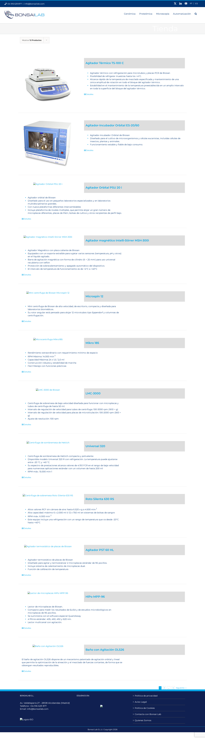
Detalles (89, 94)
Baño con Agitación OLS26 (105, 649)
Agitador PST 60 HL (100, 550)
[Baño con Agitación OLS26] (47, 646)
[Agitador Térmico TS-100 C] (47, 81)
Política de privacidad (146, 695)
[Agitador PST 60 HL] (47, 546)
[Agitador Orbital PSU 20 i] (47, 184)
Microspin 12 (94, 296)
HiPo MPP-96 (95, 596)
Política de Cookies (145, 708)
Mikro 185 (92, 343)
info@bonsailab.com (34, 4)
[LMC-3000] (47, 389)
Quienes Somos (143, 720)
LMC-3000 (93, 393)
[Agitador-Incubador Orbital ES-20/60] (47, 144)
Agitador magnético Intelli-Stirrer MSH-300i (117, 240)
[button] (196, 13)
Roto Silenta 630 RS (100, 499)
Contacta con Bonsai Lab (148, 714)
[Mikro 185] (47, 339)
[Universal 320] (47, 442)
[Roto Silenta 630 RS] (47, 495)
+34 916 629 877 (38, 706)
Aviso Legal (141, 702)
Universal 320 (95, 446)
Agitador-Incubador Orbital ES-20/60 (112, 125)
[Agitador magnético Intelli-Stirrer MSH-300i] (47, 236)
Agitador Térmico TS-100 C (105, 63)
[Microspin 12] (47, 292)
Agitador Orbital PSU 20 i (104, 187)
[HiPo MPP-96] (47, 593)
